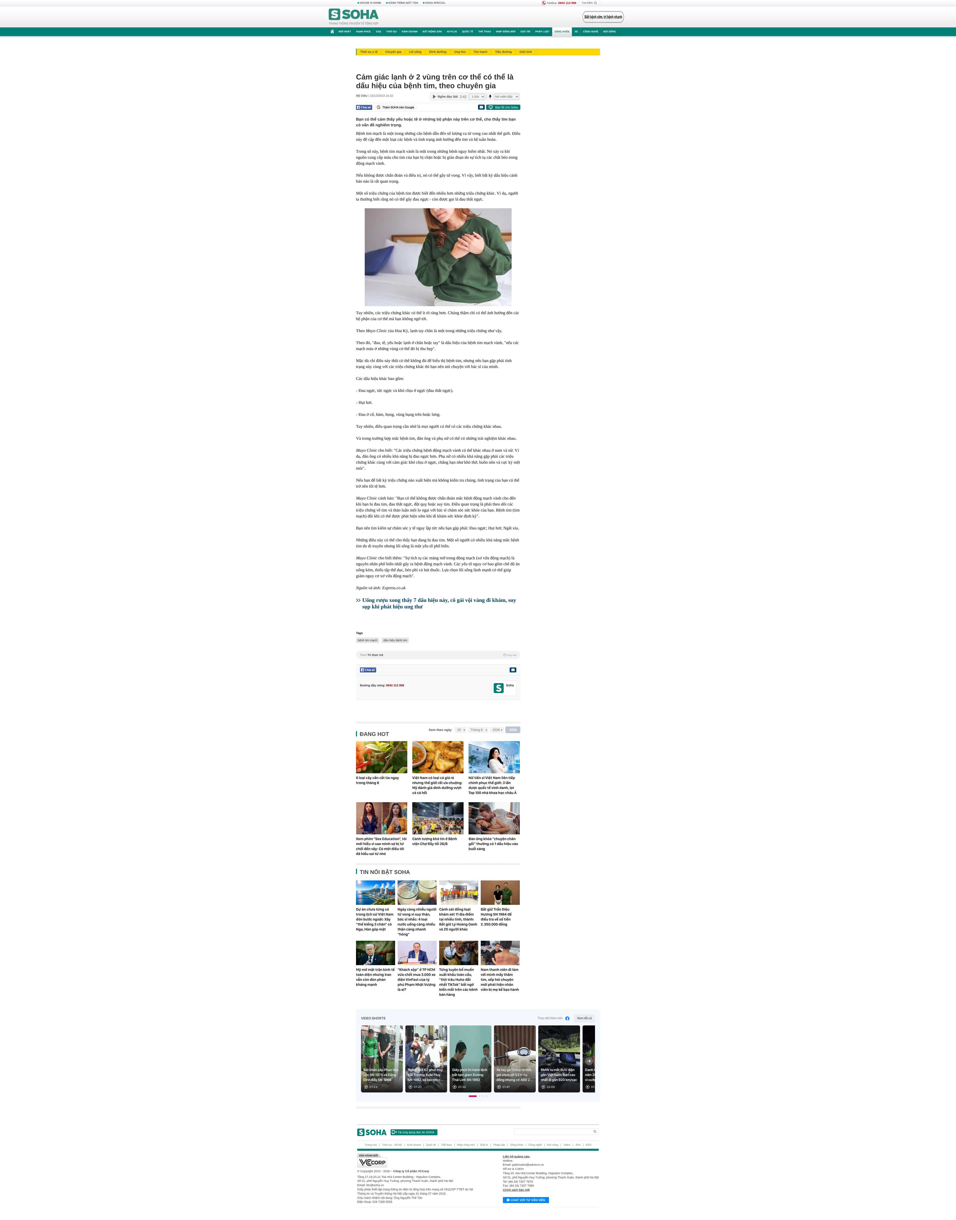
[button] (473, 1096)
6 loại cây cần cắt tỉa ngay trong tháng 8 (377, 780)
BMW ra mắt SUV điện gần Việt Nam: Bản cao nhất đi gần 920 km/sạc (559, 1075)
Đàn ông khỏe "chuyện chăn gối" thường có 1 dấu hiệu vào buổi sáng (493, 844)
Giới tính (526, 52)
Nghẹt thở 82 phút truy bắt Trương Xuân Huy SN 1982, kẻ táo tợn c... (425, 1075)
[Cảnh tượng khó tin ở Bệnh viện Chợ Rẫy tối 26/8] (438, 818)
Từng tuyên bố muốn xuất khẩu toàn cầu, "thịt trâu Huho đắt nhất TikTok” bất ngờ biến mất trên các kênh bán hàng (458, 982)
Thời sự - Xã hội (392, 1145)
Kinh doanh (410, 31)
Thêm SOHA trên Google (398, 107)
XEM (513, 730)
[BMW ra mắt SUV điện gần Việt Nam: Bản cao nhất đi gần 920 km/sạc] (559, 1058)
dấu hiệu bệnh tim (395, 640)
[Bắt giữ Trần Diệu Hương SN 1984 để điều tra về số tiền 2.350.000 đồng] (500, 892)
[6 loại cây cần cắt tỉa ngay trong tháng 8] (381, 757)
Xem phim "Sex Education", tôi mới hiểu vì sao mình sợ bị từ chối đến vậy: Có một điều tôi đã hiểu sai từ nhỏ (381, 846)
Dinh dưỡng (437, 52)
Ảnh (578, 1145)
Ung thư (460, 52)
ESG (378, 31)
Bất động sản (432, 31)
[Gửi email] (481, 107)
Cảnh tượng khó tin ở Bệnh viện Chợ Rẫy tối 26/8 (434, 841)
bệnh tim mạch (367, 640)
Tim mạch (480, 52)
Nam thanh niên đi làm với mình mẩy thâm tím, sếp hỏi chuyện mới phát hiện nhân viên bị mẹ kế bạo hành (500, 979)
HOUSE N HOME (370, 2)
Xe (576, 31)
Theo (438, 655)
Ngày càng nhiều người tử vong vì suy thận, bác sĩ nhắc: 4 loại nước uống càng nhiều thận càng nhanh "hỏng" (417, 921)
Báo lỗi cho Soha (506, 107)
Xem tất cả (584, 1018)
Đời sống (609, 31)
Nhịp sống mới (505, 31)
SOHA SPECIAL (435, 2)
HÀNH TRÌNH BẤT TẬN (403, 2)
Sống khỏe (562, 31)
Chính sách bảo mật (516, 1190)
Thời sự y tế (368, 52)
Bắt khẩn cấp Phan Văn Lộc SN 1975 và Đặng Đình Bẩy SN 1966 (381, 1075)
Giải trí (525, 31)
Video (566, 1145)
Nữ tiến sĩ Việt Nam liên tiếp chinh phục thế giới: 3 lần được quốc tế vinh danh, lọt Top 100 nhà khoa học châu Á (493, 785)
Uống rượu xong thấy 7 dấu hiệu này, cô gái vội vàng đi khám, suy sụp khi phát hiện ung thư (439, 603)
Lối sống (415, 52)
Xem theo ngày (440, 730)
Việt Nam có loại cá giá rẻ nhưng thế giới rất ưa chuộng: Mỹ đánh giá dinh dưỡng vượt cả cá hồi (437, 785)
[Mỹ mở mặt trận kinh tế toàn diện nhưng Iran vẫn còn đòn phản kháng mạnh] (375, 953)
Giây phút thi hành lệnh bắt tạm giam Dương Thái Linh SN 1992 (469, 1075)
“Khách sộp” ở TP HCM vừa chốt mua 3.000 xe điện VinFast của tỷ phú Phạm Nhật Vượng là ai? (416, 979)
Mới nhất (345, 31)
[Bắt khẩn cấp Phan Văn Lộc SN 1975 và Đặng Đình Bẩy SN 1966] (382, 1058)
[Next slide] (589, 1061)
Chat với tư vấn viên (528, 1200)
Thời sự (391, 31)
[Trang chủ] (354, 16)
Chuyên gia (393, 52)
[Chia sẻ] (364, 107)
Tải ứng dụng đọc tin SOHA (416, 1132)
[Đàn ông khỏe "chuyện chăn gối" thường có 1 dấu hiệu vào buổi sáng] (494, 818)
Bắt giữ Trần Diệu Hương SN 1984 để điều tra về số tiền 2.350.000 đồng (496, 917)
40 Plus (452, 31)
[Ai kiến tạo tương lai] (601, 17)
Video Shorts (373, 1018)
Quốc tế (467, 31)
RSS (589, 1145)
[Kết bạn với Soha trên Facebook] (499, 688)
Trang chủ (371, 1145)
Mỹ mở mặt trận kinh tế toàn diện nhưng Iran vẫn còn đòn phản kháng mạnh (375, 977)
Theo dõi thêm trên (550, 1018)
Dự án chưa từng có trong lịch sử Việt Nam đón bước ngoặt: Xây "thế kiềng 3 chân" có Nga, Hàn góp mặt (374, 919)
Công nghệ (590, 31)
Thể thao (484, 31)
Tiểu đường (503, 52)
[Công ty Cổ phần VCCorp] (417, 1160)
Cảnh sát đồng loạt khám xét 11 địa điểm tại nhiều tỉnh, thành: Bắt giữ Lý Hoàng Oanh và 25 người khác (458, 919)
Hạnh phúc (363, 31)
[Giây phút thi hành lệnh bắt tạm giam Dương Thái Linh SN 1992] (470, 1058)
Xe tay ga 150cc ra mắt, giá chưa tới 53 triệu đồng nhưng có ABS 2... (514, 1075)
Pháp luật (542, 31)
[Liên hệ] (512, 669)
